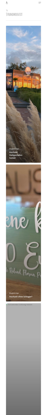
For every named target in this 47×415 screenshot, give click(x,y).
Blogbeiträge (14, 149)
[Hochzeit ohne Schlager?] (23, 232)
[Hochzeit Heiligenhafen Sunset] (23, 94)
